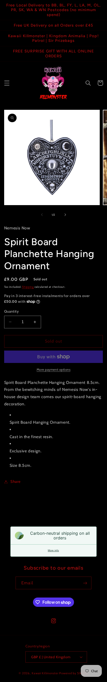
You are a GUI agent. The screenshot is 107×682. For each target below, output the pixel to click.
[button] (7, 83)
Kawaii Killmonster (45, 673)
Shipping (28, 287)
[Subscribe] (85, 583)
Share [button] (15, 481)
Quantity (11, 311)
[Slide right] (65, 214)
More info (53, 550)
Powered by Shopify (73, 673)
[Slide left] (42, 214)
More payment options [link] (54, 369)
